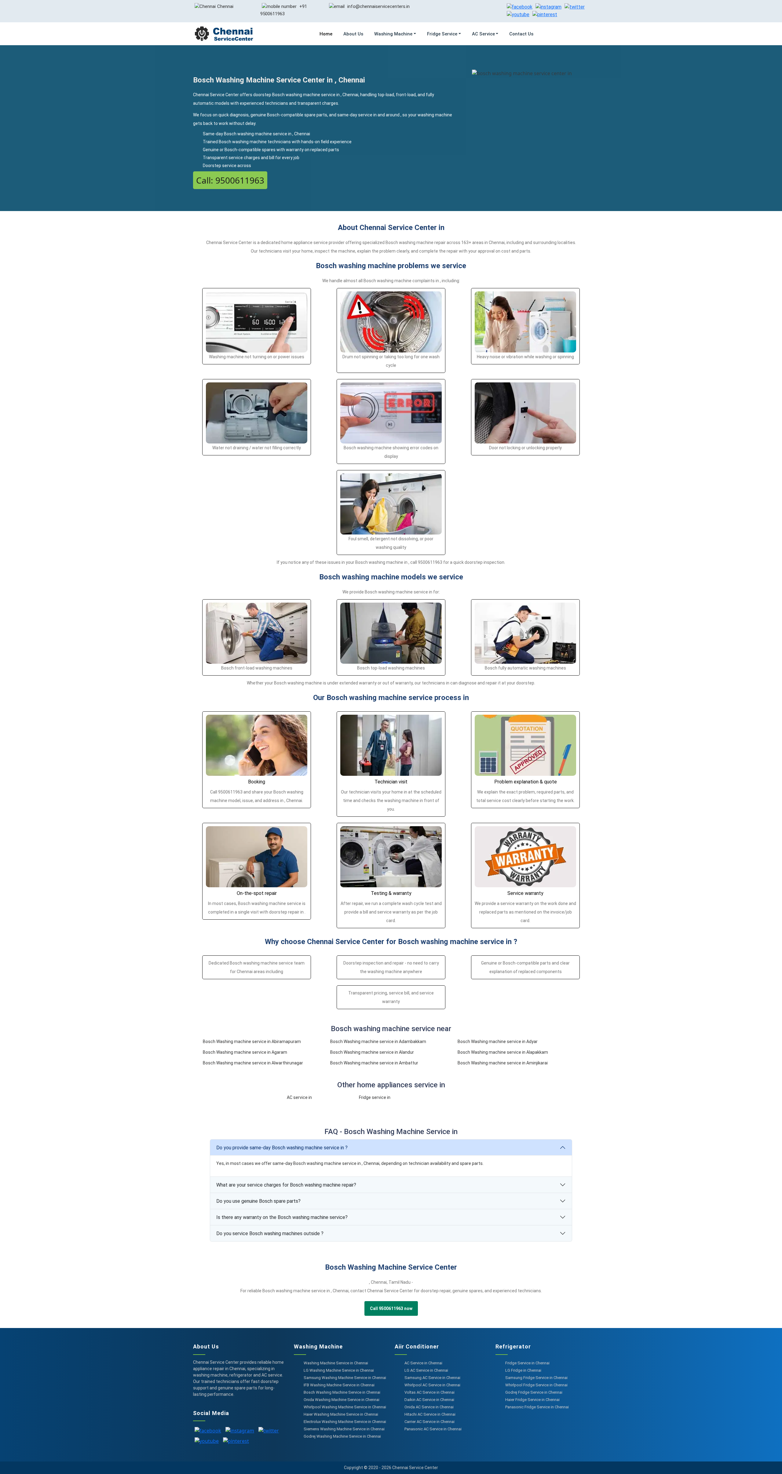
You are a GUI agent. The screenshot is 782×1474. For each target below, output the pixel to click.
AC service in (299, 1097)
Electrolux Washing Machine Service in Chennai (345, 1421)
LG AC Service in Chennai (426, 1370)
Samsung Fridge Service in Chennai (536, 1377)
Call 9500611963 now (391, 1308)
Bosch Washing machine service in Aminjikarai (503, 1062)
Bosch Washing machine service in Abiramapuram (252, 1041)
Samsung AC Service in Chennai (432, 1377)
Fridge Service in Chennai (527, 1363)
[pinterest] (545, 14)
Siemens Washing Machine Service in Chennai (344, 1429)
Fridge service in (374, 1097)
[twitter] (574, 6)
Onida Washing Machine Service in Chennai (341, 1399)
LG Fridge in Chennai (523, 1370)
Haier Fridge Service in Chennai (532, 1399)
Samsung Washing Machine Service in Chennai (345, 1377)
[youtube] (518, 14)
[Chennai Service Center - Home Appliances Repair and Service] (223, 34)
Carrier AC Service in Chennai (429, 1421)
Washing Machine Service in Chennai (336, 1363)
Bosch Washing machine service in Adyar (498, 1041)
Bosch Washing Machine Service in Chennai (342, 1392)
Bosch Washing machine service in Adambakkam (378, 1041)
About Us (353, 34)
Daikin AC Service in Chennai (429, 1399)
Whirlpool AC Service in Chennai (432, 1385)
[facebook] (519, 6)
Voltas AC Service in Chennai (429, 1392)
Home (326, 34)
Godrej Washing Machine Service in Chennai (342, 1436)
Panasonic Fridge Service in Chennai (537, 1407)
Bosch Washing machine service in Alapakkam (503, 1052)
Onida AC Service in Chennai (429, 1407)
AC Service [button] (483, 34)
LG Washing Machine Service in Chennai (339, 1370)
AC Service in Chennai (423, 1363)
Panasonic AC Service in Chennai (433, 1429)
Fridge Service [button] (442, 34)
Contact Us (521, 34)
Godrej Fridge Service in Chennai (533, 1392)
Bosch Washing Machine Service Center (391, 1267)
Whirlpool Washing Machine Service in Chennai (345, 1407)
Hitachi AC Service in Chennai (429, 1414)
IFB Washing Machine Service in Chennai (339, 1385)
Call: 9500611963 (230, 180)
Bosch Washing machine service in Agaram (245, 1052)
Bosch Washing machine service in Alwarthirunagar (253, 1062)
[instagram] (548, 6)
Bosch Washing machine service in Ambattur (374, 1062)
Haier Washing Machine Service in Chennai (341, 1414)
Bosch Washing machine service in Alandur (372, 1052)
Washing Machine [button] (393, 34)
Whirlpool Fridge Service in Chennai (536, 1385)
